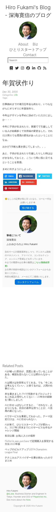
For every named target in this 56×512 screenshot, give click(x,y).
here (28, 500)
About (23, 44)
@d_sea (10, 494)
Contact (29, 55)
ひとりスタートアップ (28, 49)
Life (16, 95)
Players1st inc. (40, 496)
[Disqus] (28, 324)
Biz (35, 44)
